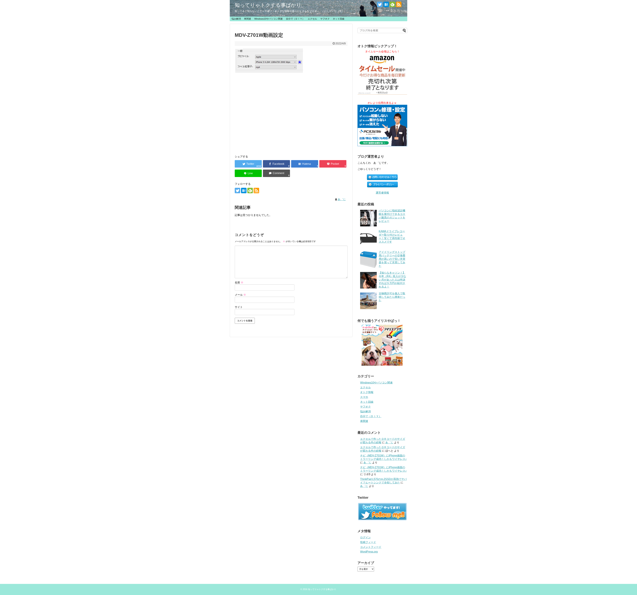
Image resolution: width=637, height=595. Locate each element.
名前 (239, 282)
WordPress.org (369, 551)
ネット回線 (338, 18)
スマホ (364, 397)
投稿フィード (368, 542)
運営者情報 (382, 192)
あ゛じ (342, 199)
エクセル (312, 18)
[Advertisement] (291, 110)
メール (240, 294)
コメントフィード (370, 547)
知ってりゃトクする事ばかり (268, 5)
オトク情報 (366, 392)
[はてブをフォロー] (386, 4)
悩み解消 (236, 18)
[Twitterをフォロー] (380, 4)
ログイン (365, 537)
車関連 (247, 18)
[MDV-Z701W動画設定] (304, 164)
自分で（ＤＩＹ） (295, 18)
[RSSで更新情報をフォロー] (398, 4)
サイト (239, 307)
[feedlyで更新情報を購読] (392, 4)
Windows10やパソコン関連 (268, 18)
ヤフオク (325, 18)
